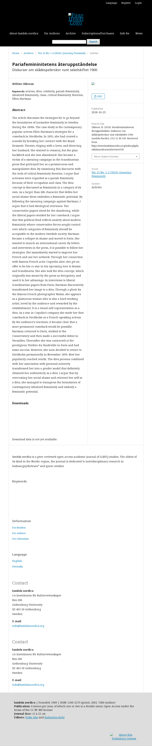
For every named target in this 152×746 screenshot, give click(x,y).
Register (126, 2)
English (17, 561)
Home (15, 53)
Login (138, 2)
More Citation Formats (106, 156)
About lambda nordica (23, 33)
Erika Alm (31, 717)
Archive (71, 33)
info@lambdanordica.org (28, 626)
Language (111, 2)
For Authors (52, 33)
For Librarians (20, 538)
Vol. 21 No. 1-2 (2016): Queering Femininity (62, 53)
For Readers (19, 527)
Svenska (17, 566)
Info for (125, 33)
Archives (29, 53)
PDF (99, 96)
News (139, 33)
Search (93, 41)
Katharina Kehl (54, 717)
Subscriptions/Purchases (98, 33)
